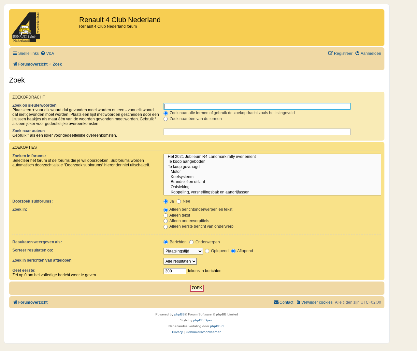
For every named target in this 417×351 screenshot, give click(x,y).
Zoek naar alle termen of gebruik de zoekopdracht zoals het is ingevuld (232, 113)
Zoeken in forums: (29, 156)
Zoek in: (19, 209)
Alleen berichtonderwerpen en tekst (200, 209)
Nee (186, 201)
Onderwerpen (207, 242)
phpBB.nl (217, 326)
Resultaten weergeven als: (37, 242)
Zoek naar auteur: (28, 131)
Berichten (178, 242)
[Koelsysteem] (272, 177)
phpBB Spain (203, 320)
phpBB (179, 314)
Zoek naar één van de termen (195, 118)
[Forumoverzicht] (45, 27)
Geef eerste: (24, 270)
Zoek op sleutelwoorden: (35, 105)
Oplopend (219, 251)
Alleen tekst (179, 215)
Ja (171, 201)
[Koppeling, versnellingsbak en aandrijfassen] (272, 192)
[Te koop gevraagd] (272, 167)
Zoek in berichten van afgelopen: (42, 260)
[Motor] (272, 172)
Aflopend (245, 251)
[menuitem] (47, 53)
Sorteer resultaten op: (32, 250)
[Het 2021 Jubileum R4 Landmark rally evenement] (272, 157)
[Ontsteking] (272, 187)
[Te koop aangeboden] (272, 161)
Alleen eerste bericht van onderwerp (201, 226)
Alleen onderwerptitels (189, 221)
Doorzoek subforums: (32, 201)
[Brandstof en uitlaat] (272, 182)
